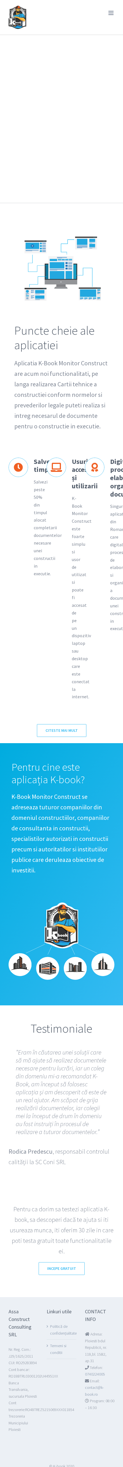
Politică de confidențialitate (63, 1330)
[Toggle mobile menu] (111, 13)
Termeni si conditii (58, 1349)
